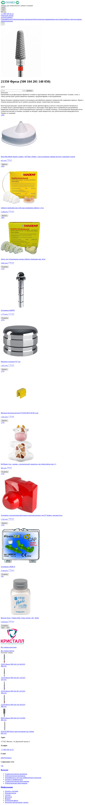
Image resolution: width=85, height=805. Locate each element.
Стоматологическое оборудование (17, 781)
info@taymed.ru (6, 758)
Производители (10, 793)
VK (2, 766)
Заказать (4, 164)
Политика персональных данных (16, 802)
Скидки (7, 795)
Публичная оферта (11, 800)
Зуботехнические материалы (15, 776)
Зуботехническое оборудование (16, 783)
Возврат (8, 799)
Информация (7, 787)
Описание (4, 93)
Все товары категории (9, 647)
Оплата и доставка (11, 791)
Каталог (4, 770)
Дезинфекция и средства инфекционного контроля (23, 778)
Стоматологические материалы (16, 774)
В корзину (5, 267)
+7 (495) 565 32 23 (7, 14)
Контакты (8, 797)
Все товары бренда (7, 651)
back (3, 627)
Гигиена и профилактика (14, 779)
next (8, 627)
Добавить (30, 90)
